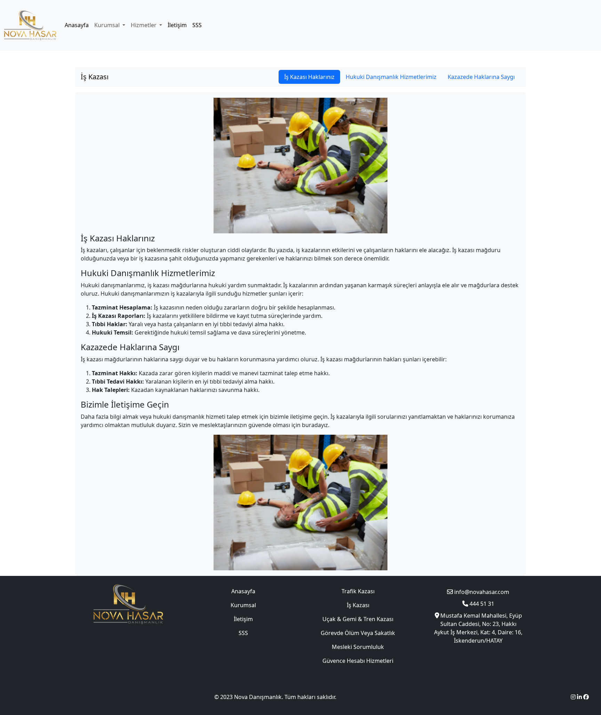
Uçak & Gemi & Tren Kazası (357, 619)
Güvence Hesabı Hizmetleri (357, 661)
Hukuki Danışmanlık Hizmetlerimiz (391, 77)
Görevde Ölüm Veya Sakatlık (358, 633)
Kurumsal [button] (107, 25)
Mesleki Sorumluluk (358, 647)
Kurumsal (243, 605)
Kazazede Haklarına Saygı (481, 77)
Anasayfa (77, 25)
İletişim (177, 25)
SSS (197, 25)
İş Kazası (95, 76)
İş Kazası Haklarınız (309, 77)
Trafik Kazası (358, 591)
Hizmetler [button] (144, 25)
